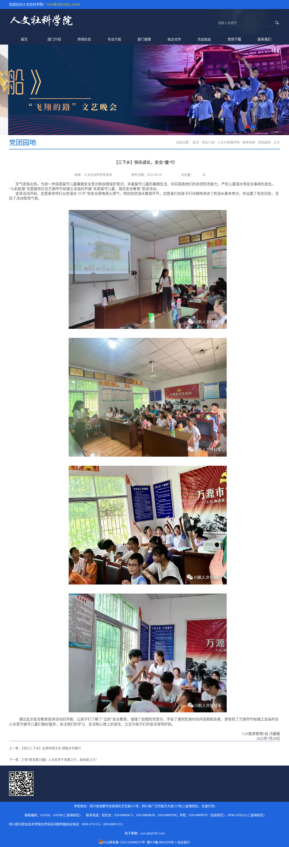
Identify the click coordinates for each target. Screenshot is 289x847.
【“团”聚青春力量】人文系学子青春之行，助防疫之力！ (60, 759)
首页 (24, 39)
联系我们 (264, 39)
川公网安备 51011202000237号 (125, 842)
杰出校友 (204, 39)
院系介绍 (208, 142)
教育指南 (248, 142)
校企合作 (174, 39)
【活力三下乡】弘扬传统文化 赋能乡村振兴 (51, 748)
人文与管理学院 (228, 142)
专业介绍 (114, 39)
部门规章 (144, 39)
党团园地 (264, 142)
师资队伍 (84, 39)
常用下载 (234, 39)
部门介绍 (54, 39)
